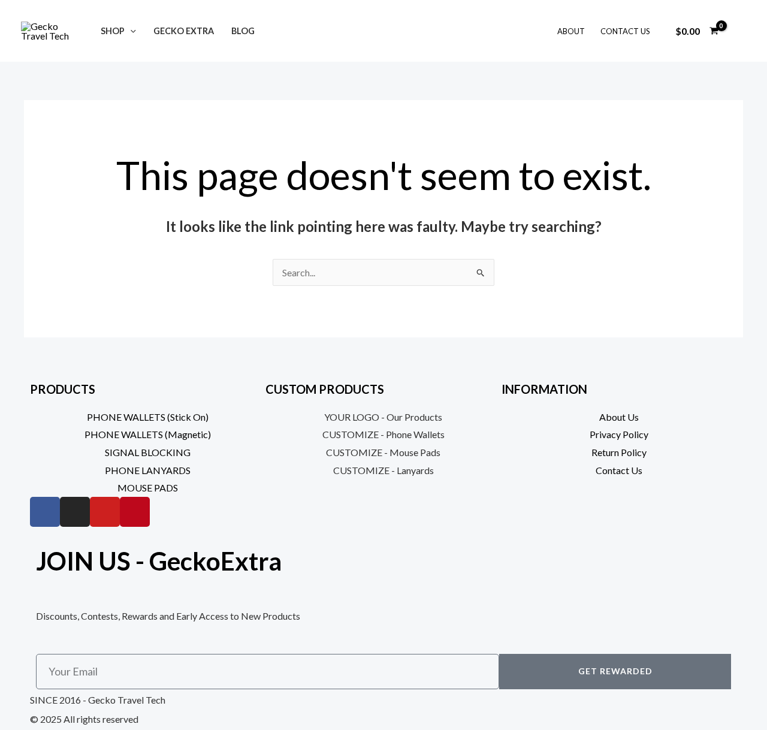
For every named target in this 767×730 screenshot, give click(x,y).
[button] (130, 31)
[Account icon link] (740, 31)
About (571, 31)
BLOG (243, 31)
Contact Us (625, 31)
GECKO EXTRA (183, 31)
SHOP (113, 31)
